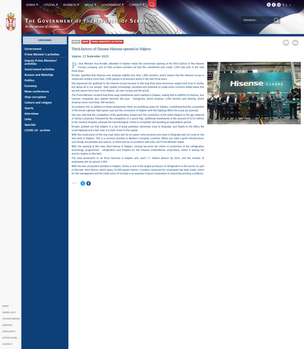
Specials (30, 125)
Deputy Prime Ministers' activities (41, 62)
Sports (29, 108)
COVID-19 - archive (37, 130)
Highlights (8, 331)
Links (28, 119)
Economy (31, 86)
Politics (29, 80)
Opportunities (11, 319)
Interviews (31, 113)
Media (76, 42)
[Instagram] (279, 5)
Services (7, 325)
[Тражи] (276, 20)
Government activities (39, 69)
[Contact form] (152, 5)
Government (33, 49)
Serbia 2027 (9, 312)
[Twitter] (269, 5)
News (5, 306)
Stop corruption (35, 97)
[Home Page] (11, 21)
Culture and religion (38, 102)
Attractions (9, 338)
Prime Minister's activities (42, 54)
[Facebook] (274, 5)
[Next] (296, 93)
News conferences (37, 91)
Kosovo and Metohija (39, 75)
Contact (7, 344)
